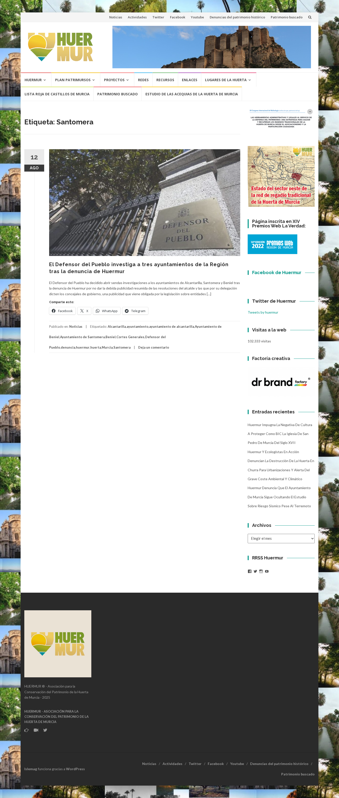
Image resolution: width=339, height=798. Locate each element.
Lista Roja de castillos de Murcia (57, 94)
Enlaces (189, 79)
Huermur (33, 79)
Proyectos (114, 79)
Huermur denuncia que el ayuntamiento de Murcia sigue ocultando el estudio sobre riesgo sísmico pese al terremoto (279, 497)
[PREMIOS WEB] (272, 244)
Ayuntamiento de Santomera (82, 337)
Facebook (177, 17)
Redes (143, 79)
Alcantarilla (117, 326)
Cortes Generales (130, 337)
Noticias (115, 17)
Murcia (107, 347)
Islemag (30, 769)
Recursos (165, 79)
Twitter (158, 17)
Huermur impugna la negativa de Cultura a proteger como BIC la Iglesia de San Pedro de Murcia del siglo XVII (280, 434)
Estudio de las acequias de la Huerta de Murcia (191, 94)
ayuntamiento (137, 326)
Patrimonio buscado (287, 17)
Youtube (197, 17)
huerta (95, 347)
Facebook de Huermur (276, 272)
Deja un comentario (153, 347)
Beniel (110, 337)
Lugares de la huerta (226, 79)
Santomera (122, 347)
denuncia (68, 347)
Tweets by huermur (263, 312)
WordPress (75, 769)
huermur (83, 347)
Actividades (137, 17)
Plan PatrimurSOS (73, 79)
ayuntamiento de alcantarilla (171, 326)
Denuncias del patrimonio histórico (237, 17)
